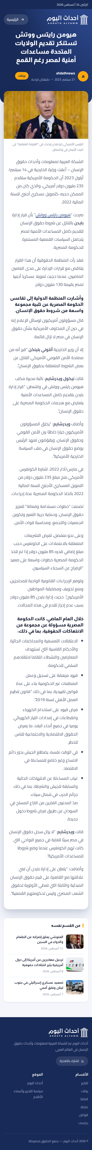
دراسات (83, 1123)
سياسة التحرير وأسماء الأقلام (28, 1094)
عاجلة (84, 1107)
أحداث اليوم (35, 1083)
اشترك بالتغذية (69, 1061)
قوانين (83, 1115)
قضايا (84, 1099)
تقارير (84, 1083)
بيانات (84, 1091)
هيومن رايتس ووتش (53, 215)
